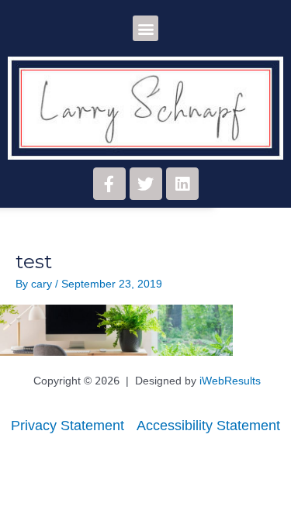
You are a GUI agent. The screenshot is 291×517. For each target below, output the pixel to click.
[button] (145, 28)
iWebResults (230, 381)
